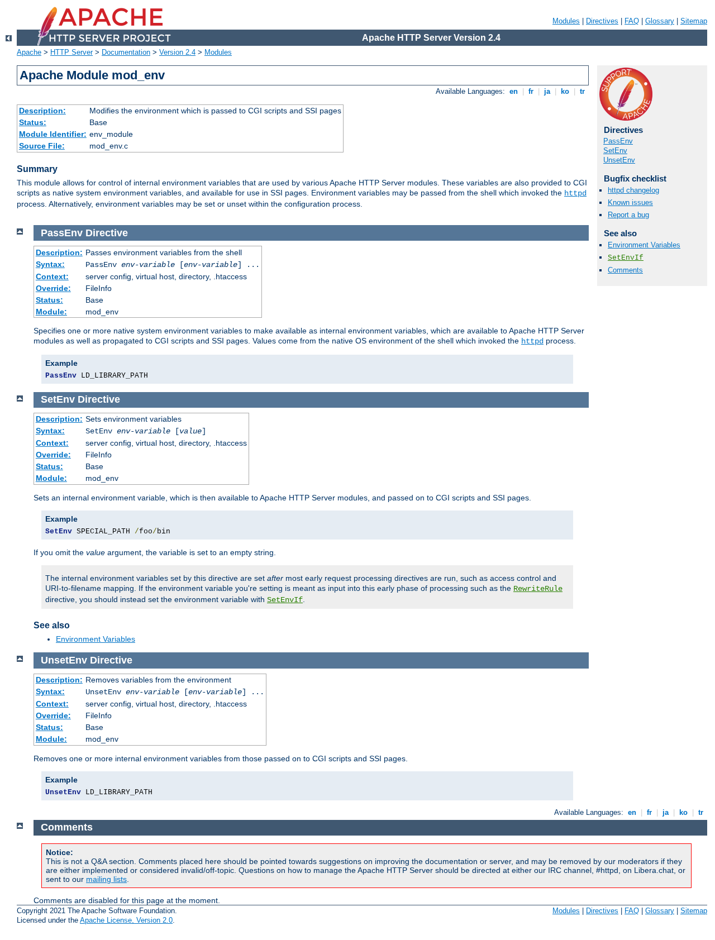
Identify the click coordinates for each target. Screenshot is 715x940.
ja (547, 91)
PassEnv (618, 141)
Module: (51, 311)
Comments (625, 270)
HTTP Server (71, 52)
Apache (29, 52)
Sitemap (693, 21)
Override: (53, 288)
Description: (42, 110)
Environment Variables (644, 245)
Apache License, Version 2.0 (126, 920)
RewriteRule (538, 588)
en (513, 91)
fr (531, 91)
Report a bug (628, 215)
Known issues (630, 202)
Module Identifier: (53, 134)
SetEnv (615, 150)
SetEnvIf (626, 258)
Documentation (126, 52)
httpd (575, 193)
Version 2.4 (177, 52)
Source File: (42, 145)
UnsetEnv (619, 160)
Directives (602, 21)
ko (565, 91)
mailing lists (106, 879)
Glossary (659, 21)
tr (582, 91)
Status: (32, 122)
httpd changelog (633, 190)
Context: (52, 276)
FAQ (632, 21)
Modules (566, 21)
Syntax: (50, 264)
